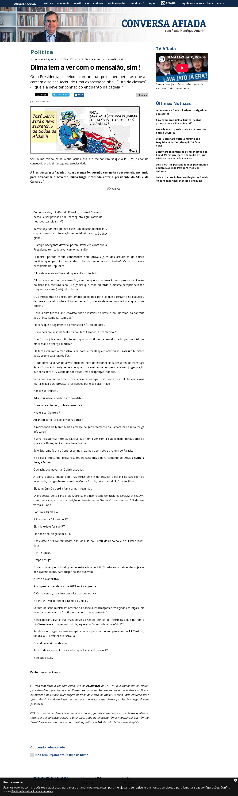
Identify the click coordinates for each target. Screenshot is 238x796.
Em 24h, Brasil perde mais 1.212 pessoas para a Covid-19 (181, 131)
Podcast (98, 3)
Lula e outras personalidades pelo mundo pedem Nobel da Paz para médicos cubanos (182, 168)
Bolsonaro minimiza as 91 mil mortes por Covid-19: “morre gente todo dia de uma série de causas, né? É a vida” (181, 155)
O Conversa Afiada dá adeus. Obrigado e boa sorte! (181, 112)
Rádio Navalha (116, 3)
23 (81, 59)
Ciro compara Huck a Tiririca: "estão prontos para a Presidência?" (178, 121)
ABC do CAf (137, 3)
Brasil (77, 3)
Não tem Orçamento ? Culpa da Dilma (61, 755)
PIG (87, 3)
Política (48, 3)
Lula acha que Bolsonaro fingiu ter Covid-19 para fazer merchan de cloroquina (182, 179)
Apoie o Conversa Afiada (197, 3)
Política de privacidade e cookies (32, 791)
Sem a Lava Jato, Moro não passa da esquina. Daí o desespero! (179, 86)
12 (77, 59)
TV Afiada (170, 3)
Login (151, 3)
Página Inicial (27, 3)
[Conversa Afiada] (119, 40)
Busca (221, 3)
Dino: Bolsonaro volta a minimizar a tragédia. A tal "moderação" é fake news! (178, 142)
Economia (63, 3)
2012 (72, 59)
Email (80, 94)
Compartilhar (63, 94)
